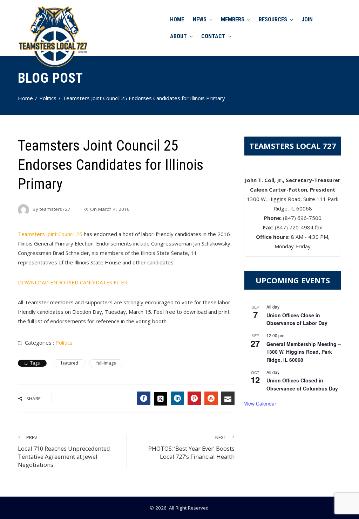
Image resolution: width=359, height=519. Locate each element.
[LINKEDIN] (177, 398)
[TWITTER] (160, 399)
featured (69, 363)
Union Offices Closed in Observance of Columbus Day (302, 384)
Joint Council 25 (50, 233)
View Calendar (260, 403)
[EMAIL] (228, 398)
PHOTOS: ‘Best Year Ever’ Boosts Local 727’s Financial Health (191, 447)
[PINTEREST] (194, 398)
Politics (64, 342)
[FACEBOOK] (143, 398)
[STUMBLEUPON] (211, 398)
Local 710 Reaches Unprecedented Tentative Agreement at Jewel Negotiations (64, 451)
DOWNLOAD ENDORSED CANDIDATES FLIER (73, 282)
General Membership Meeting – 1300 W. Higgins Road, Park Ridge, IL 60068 (303, 351)
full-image (106, 363)
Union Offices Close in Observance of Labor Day (296, 319)
